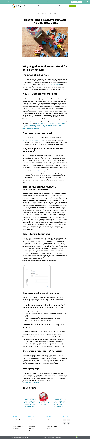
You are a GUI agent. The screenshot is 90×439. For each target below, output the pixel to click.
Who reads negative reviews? (43, 123)
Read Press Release (76, 1)
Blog (36, 13)
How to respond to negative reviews (54, 127)
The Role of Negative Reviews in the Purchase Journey (59, 404)
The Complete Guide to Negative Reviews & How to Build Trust (30, 404)
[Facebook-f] (64, 423)
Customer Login (50, 419)
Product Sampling (15, 428)
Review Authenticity (58, 437)
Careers (30, 421)
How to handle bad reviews (36, 127)
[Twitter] (64, 420)
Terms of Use (46, 437)
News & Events (32, 432)
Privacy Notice (51, 437)
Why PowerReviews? (37, 5)
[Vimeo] (68, 423)
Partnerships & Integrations (52, 426)
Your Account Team (33, 424)
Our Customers (51, 5)
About (30, 419)
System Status (49, 428)
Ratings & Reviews (15, 421)
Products (26, 5)
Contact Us (49, 424)
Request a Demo (50, 421)
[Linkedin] (68, 420)
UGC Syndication (15, 424)
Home (34, 13)
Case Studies (31, 428)
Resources (61, 5)
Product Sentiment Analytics (17, 426)
